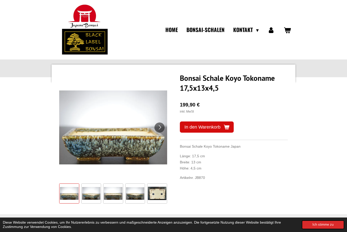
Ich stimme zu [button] (323, 224)
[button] (69, 193)
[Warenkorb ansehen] (287, 30)
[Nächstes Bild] (159, 127)
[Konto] (271, 30)
